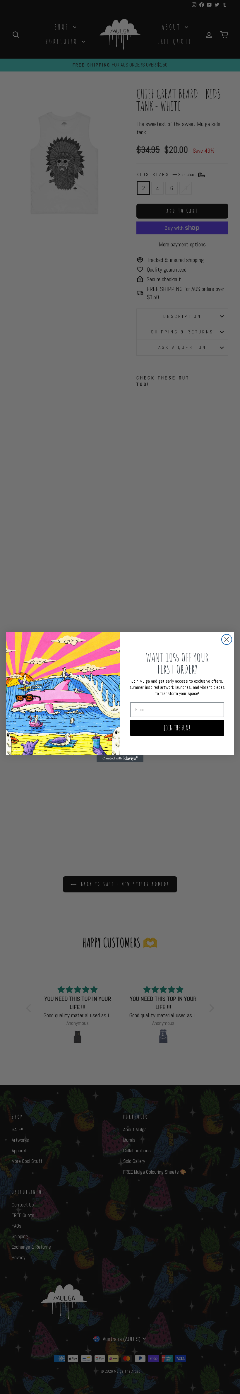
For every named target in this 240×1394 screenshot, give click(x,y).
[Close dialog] (227, 639)
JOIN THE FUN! (177, 727)
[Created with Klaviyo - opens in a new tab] (120, 758)
